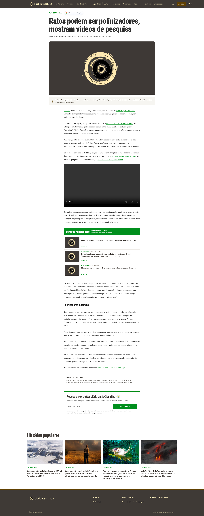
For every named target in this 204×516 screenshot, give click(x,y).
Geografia (127, 4)
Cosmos (70, 4)
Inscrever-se (125, 406)
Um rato (67, 110)
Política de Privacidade (159, 498)
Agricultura (97, 4)
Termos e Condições (110, 411)
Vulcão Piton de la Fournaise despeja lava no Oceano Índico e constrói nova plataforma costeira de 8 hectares (157, 473)
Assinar (181, 4)
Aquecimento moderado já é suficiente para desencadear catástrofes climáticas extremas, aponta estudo (82, 473)
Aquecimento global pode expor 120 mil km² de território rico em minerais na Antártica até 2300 (44, 473)
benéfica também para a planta (110, 159)
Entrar (189, 4)
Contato (96, 498)
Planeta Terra (59, 4)
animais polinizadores (125, 110)
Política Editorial (128, 498)
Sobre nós (97, 502)
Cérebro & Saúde (83, 4)
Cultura (106, 4)
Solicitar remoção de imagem (133, 502)
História (136, 4)
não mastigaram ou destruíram (123, 156)
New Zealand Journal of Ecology (119, 123)
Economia (116, 4)
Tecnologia (147, 4)
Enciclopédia (158, 4)
